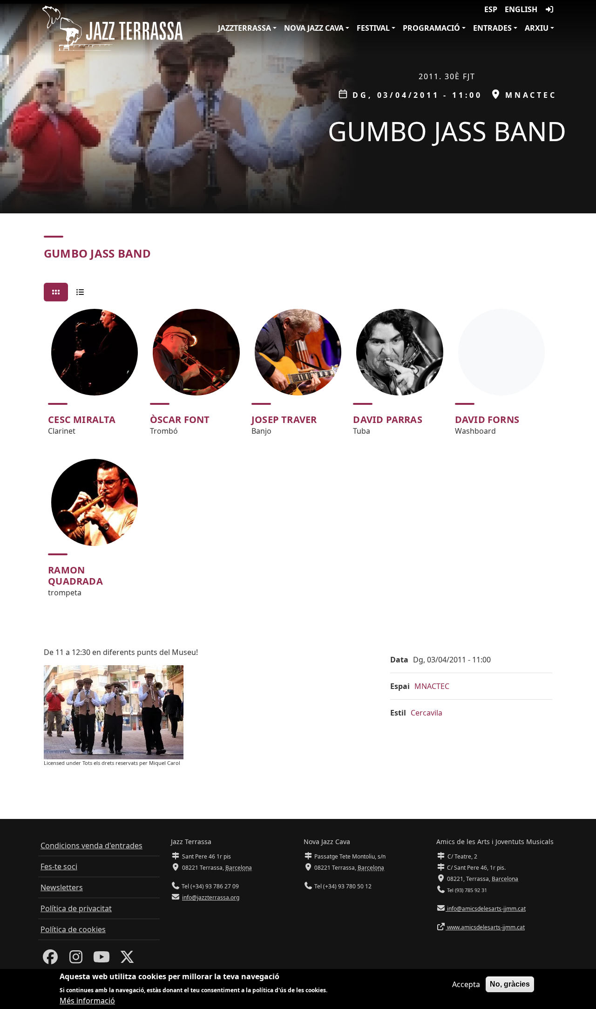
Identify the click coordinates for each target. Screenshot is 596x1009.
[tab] (56, 292)
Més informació (87, 1000)
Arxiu (537, 28)
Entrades (492, 28)
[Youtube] (101, 959)
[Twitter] (127, 959)
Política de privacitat (76, 908)
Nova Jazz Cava (314, 28)
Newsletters (62, 887)
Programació (431, 28)
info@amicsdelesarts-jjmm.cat (486, 909)
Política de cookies (73, 929)
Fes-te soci (59, 866)
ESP (490, 9)
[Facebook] (50, 959)
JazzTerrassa (244, 28)
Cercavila (426, 713)
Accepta (466, 984)
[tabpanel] (298, 457)
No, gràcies (510, 984)
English (521, 9)
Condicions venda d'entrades (91, 845)
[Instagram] (76, 959)
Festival (373, 28)
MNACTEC (431, 686)
